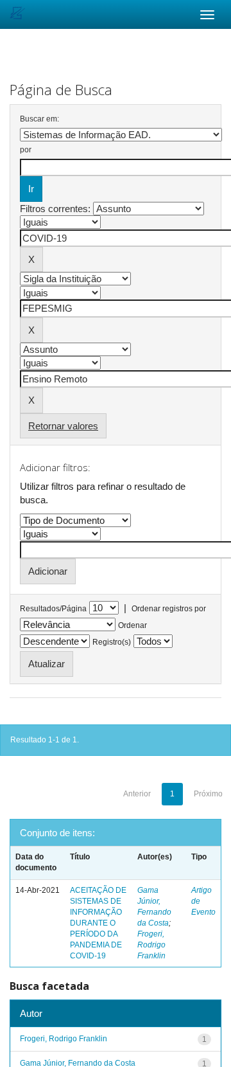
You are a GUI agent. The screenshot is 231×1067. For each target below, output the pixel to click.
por (25, 149)
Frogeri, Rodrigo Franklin (151, 944)
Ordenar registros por (169, 608)
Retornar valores (63, 425)
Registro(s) (111, 642)
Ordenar (132, 625)
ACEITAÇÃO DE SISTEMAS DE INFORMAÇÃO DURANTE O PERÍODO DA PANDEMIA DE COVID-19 (98, 923)
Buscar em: (39, 118)
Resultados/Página (53, 608)
